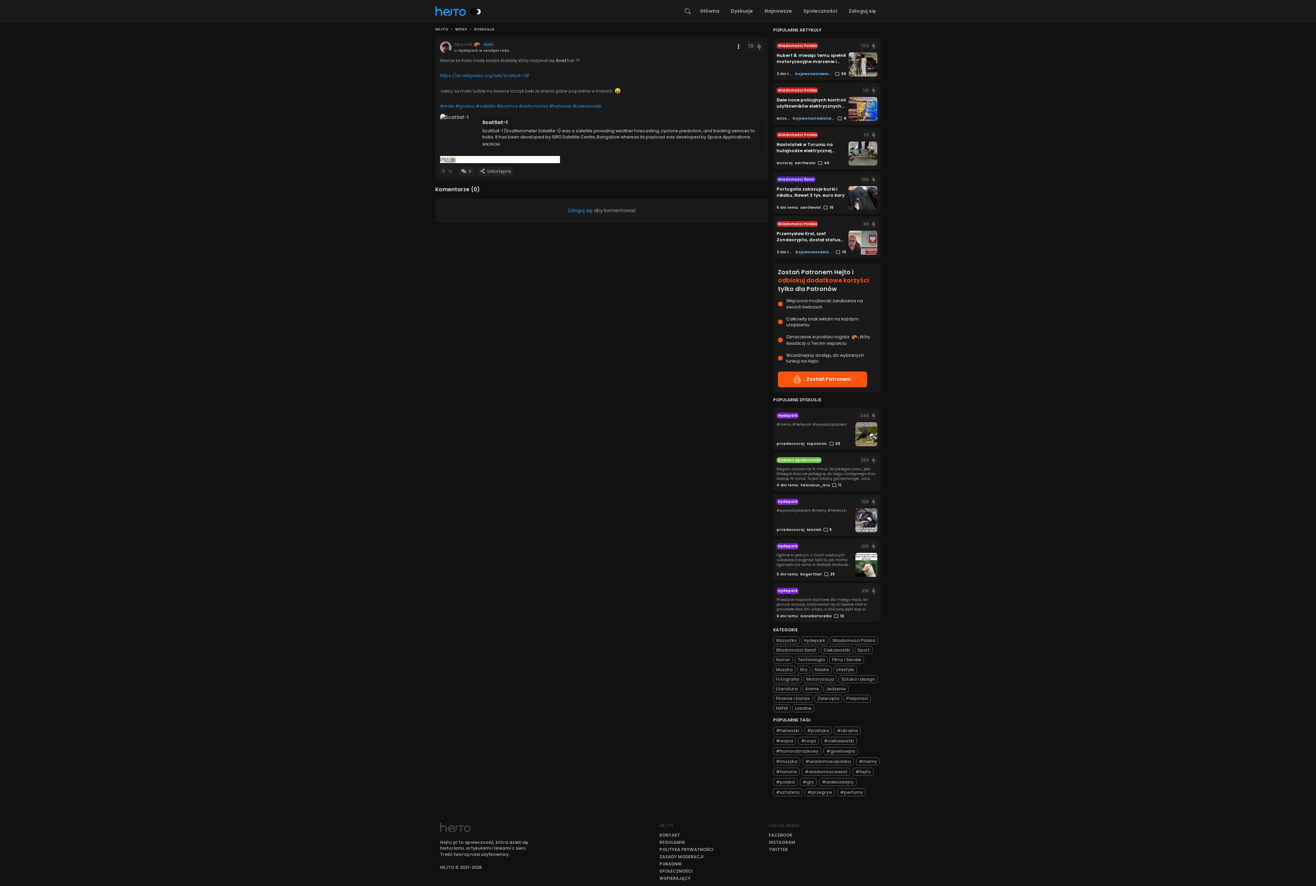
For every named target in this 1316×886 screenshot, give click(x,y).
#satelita (486, 106)
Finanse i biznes (793, 698)
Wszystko (786, 640)
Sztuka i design (858, 679)
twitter (778, 849)
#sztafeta (788, 792)
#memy (868, 761)
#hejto (863, 772)
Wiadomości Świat (796, 650)
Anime (812, 689)
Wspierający (675, 878)
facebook (780, 835)
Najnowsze (778, 11)
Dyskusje (742, 11)
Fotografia (787, 679)
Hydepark (814, 640)
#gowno (465, 106)
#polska (785, 782)
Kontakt (669, 835)
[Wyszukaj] (687, 11)
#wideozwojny (838, 782)
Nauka (822, 669)
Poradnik (670, 864)
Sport (863, 650)
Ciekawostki (837, 650)
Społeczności (820, 11)
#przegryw (819, 792)
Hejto (441, 29)
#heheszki (560, 106)
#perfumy (851, 792)
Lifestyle (845, 669)
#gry (808, 782)
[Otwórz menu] (738, 46)
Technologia (811, 660)
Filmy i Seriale (846, 660)
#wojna (784, 741)
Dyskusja (484, 29)
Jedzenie (836, 689)
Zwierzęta (828, 698)
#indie (447, 106)
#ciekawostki (587, 106)
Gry (803, 669)
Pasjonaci (857, 698)
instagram (782, 842)
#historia (786, 772)
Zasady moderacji (681, 857)
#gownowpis (840, 751)
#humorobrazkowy (797, 751)
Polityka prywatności (686, 849)
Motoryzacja (820, 679)
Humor (783, 660)
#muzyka (786, 761)
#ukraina (847, 730)
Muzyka (784, 669)
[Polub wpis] (759, 46)
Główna (709, 11)
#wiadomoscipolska (828, 761)
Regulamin (672, 842)
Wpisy (461, 29)
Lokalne (803, 708)
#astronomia (533, 106)
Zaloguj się (862, 11)
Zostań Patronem (828, 379)
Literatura (787, 689)
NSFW (782, 708)
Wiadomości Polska (853, 640)
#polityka (818, 730)
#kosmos (507, 106)
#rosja (808, 741)
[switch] (475, 12)
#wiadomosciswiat (826, 772)
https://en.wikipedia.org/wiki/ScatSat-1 (482, 75)
